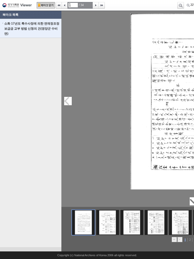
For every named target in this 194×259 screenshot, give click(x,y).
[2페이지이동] (107, 222)
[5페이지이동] (180, 222)
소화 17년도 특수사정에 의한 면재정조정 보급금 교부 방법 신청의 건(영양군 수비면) (31, 28)
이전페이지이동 (68, 101)
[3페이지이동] (131, 222)
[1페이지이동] (83, 222)
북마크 (46, 5)
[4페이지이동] (156, 222)
